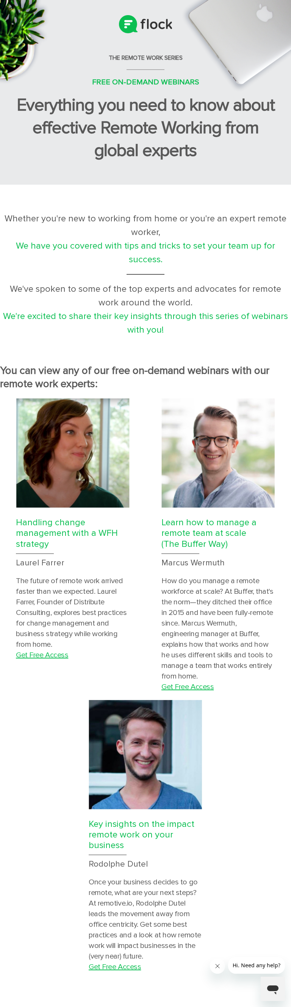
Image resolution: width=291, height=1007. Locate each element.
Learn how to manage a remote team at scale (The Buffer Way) (209, 533)
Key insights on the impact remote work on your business (141, 835)
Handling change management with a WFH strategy (67, 533)
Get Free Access (42, 655)
